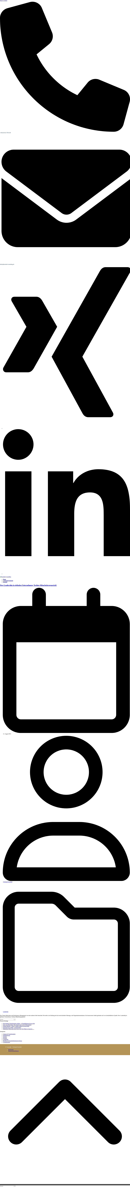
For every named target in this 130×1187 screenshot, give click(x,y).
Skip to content (3, 0)
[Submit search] (14, 1019)
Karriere (5, 1038)
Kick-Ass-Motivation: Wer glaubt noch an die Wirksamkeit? (17, 1025)
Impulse (5, 1036)
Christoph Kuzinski (7, 882)
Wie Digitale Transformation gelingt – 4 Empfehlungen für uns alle (19, 1023)
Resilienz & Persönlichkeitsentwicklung (12, 1040)
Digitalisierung (6, 1035)
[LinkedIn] (66, 574)
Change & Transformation (9, 1034)
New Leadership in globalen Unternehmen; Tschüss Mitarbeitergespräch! (28, 585)
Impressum (10, 1049)
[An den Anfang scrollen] (65, 1184)
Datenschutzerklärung (13, 1051)
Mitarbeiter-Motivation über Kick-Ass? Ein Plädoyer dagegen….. (18, 1029)
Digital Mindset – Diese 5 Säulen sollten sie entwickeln (16, 1026)
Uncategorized (6, 1042)
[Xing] (66, 428)
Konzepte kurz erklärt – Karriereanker (12, 1027)
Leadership (5, 1011)
